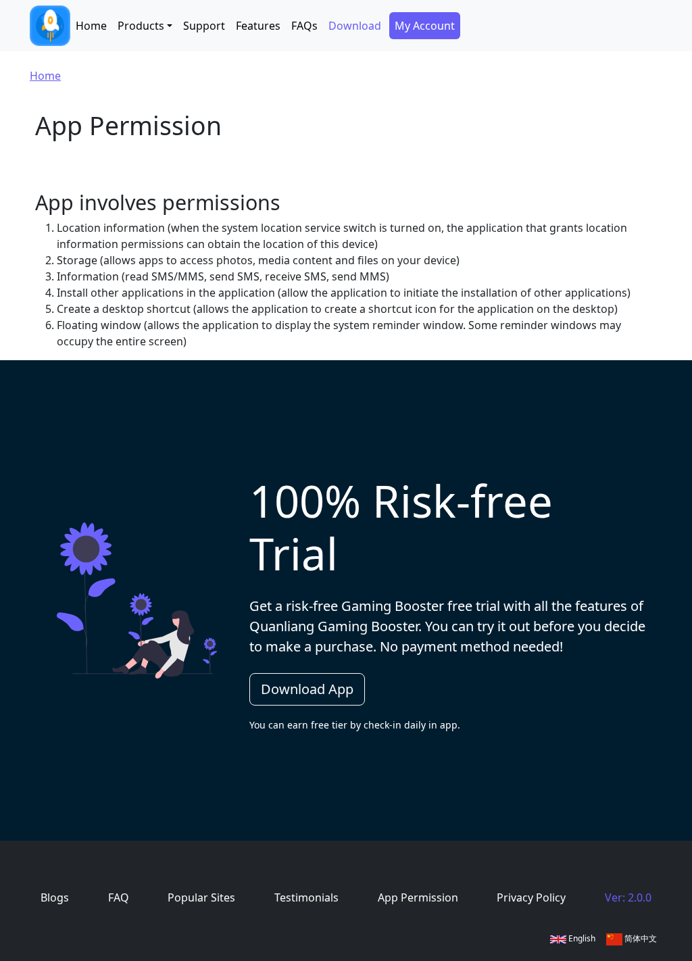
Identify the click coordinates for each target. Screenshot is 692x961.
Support (204, 25)
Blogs (55, 897)
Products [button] (141, 25)
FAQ (118, 897)
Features (258, 25)
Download (354, 25)
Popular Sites (201, 897)
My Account (425, 25)
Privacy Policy (531, 897)
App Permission (418, 897)
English (580, 938)
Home (91, 25)
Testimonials (306, 897)
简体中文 (639, 938)
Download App (307, 689)
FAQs (304, 25)
